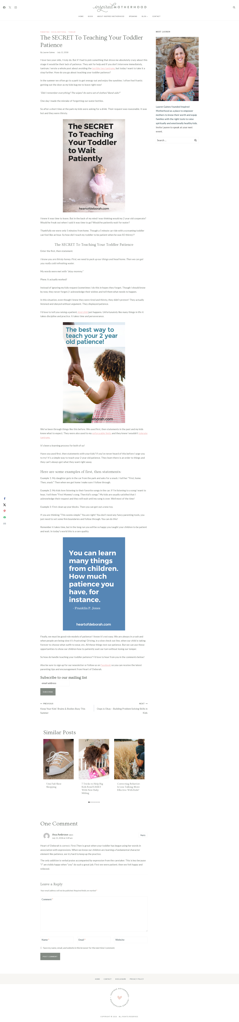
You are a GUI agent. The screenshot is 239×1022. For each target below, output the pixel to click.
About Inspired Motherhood (110, 16)
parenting (44, 32)
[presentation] (58, 759)
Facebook (106, 665)
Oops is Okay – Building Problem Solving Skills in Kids (122, 708)
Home (81, 16)
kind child (83, 312)
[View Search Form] (234, 7)
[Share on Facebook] (4, 499)
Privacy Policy (137, 979)
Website (119, 939)
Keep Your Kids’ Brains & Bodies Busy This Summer (62, 708)
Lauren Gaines (49, 52)
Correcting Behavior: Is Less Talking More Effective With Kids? (128, 786)
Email (81, 939)
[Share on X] (4, 505)
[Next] (141, 769)
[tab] (89, 802)
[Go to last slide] (47, 769)
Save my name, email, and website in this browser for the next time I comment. (79, 948)
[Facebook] (4, 7)
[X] (9, 7)
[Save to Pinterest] (4, 511)
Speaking (133, 16)
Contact (156, 16)
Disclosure (120, 979)
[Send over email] (4, 517)
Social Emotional (58, 32)
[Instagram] (15, 7)
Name (45, 939)
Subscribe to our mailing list (63, 677)
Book (90, 16)
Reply (142, 835)
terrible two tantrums (103, 68)
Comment (47, 899)
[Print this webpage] (4, 523)
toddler (72, 32)
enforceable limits (101, 433)
